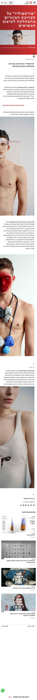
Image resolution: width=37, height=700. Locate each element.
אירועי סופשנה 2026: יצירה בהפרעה (24, 588)
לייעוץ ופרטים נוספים (21, 697)
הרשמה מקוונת (10, 3)
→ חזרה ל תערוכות (30, 59)
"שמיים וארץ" (31, 535)
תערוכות (33, 533)
